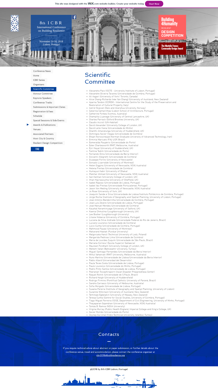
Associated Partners (43, 134)
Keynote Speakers (42, 98)
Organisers (38, 84)
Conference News (42, 71)
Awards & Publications (44, 125)
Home (36, 75)
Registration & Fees (43, 111)
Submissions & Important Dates (49, 107)
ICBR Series (39, 80)
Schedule (37, 116)
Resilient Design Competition (48, 143)
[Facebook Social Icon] (74, 17)
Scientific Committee (43, 89)
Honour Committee (43, 93)
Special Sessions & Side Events (48, 120)
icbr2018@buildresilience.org (110, 355)
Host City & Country (43, 138)
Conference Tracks (42, 102)
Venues (37, 129)
